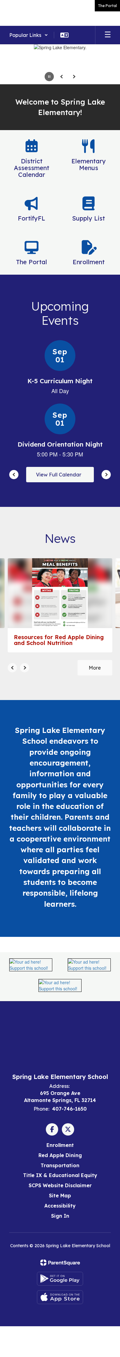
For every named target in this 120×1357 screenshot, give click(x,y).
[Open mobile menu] (107, 35)
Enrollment (60, 1145)
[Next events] (106, 474)
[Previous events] (13, 474)
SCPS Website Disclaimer (60, 1185)
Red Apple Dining (60, 1155)
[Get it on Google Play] (60, 1279)
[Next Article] (24, 667)
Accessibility (60, 1206)
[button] (28, 35)
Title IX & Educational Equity (60, 1175)
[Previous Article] (12, 667)
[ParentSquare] (60, 1262)
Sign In (60, 1216)
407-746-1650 (69, 1109)
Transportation (60, 1165)
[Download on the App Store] (60, 1297)
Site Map (60, 1195)
